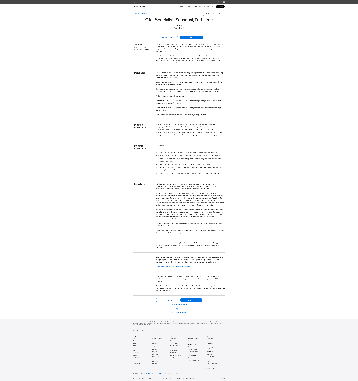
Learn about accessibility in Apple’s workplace (172, 267)
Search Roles (220, 6)
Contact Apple (210, 368)
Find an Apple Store (149, 373)
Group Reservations (175, 345)
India (223, 378)
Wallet (134, 366)
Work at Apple (188, 6)
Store (134, 338)
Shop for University (193, 351)
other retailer (158, 373)
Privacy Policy (164, 378)
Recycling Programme (175, 355)
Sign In (212, 6)
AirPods (135, 350)
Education (209, 340)
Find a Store (173, 338)
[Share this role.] (181, 32)
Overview (180, 6)
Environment (209, 343)
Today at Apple (174, 343)
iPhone (135, 345)
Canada (179, 25)
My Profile (206, 6)
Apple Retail (179, 28)
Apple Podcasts (156, 359)
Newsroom (209, 354)
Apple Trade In (173, 350)
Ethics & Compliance (211, 363)
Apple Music (155, 354)
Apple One (154, 349)
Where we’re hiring (166, 37)
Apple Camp (173, 348)
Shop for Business (192, 340)
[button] (218, 2)
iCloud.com (154, 343)
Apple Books (155, 361)
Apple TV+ (154, 351)
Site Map (192, 378)
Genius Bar (173, 340)
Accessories (136, 357)
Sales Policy (181, 378)
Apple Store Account (157, 340)
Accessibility (209, 338)
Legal (187, 378)
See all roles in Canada (178, 313)
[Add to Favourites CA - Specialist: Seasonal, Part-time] (177, 32)
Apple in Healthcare (193, 358)
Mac (134, 340)
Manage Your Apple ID (157, 338)
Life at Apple (198, 6)
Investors (208, 361)
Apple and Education (193, 347)
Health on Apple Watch (194, 360)
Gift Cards (136, 360)
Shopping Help (173, 360)
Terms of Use (173, 378)
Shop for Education (193, 349)
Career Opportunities (211, 359)
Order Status (173, 357)
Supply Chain (209, 348)
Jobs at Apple (139, 6)
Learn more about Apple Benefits (190, 219)
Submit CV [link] (192, 37)
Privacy (208, 345)
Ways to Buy (173, 352)
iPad (134, 343)
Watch (135, 348)
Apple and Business (193, 338)
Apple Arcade (155, 356)
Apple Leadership (210, 356)
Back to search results (142, 13)
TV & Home (136, 352)
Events (208, 366)
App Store (154, 363)
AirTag (135, 355)
